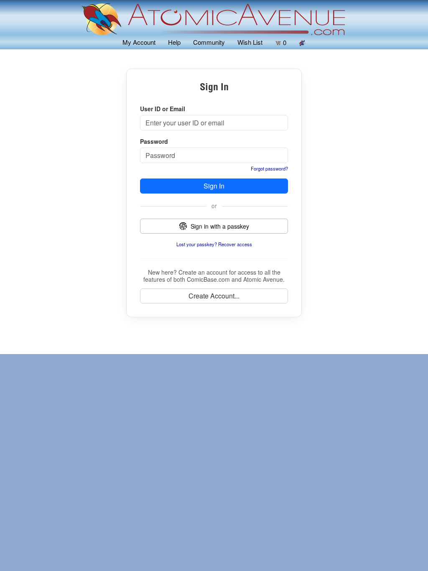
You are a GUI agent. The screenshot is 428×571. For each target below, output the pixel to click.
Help (174, 42)
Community (209, 42)
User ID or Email (162, 109)
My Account (138, 42)
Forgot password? (269, 168)
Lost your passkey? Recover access (214, 244)
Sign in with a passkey (220, 226)
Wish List (249, 42)
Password (154, 141)
